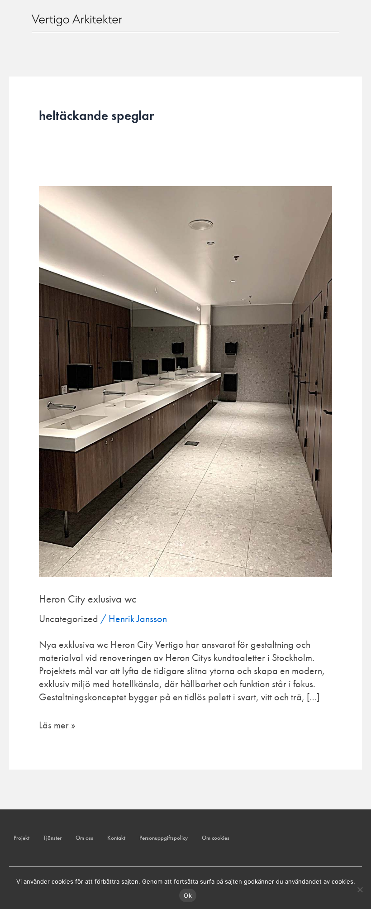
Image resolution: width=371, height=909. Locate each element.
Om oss (84, 838)
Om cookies (215, 838)
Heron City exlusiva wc (88, 599)
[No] (359, 889)
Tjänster (52, 838)
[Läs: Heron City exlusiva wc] (185, 380)
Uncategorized (68, 618)
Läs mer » (57, 725)
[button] (332, 18)
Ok (188, 895)
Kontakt (116, 838)
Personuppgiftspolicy (163, 838)
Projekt (21, 838)
